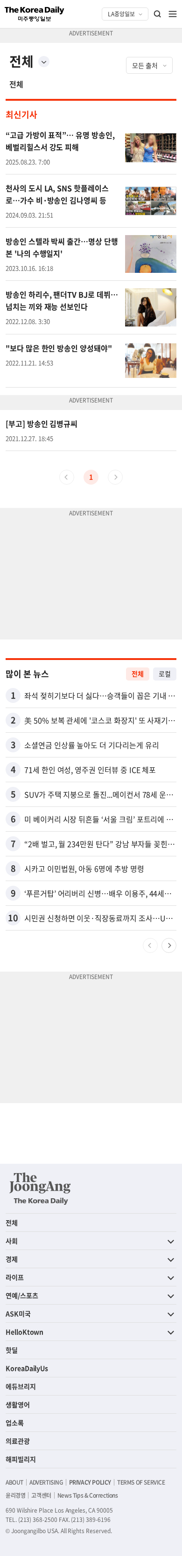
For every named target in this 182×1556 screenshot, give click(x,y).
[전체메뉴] (172, 14)
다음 (168, 945)
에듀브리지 (21, 1386)
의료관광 (18, 1440)
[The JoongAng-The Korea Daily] (40, 1188)
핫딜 (12, 1350)
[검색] (157, 14)
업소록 (15, 1422)
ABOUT (14, 1482)
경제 (12, 1259)
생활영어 (18, 1404)
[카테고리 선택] (43, 61)
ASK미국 (18, 1313)
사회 (12, 1240)
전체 (16, 84)
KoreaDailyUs (27, 1368)
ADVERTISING (46, 1482)
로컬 (165, 673)
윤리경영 (15, 1495)
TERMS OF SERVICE (141, 1482)
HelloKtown (24, 1331)
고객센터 (41, 1495)
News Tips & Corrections (87, 1495)
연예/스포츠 (22, 1295)
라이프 (15, 1277)
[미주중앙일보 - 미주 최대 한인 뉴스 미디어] (34, 14)
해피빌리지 (21, 1459)
